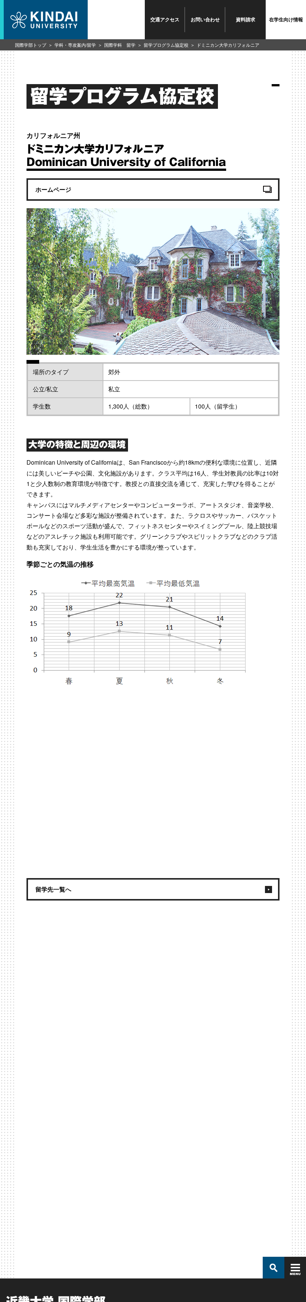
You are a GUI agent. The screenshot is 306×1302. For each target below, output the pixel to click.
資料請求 (245, 19)
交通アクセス (164, 19)
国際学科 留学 (119, 44)
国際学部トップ (30, 44)
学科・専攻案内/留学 (75, 44)
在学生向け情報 (286, 19)
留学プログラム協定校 (166, 44)
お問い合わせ (205, 19)
